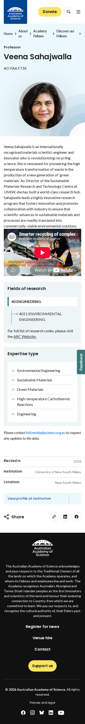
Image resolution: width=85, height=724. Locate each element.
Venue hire (42, 638)
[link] (54, 516)
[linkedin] (65, 516)
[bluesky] (41, 712)
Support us (42, 666)
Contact (42, 649)
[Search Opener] (68, 12)
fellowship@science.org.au (46, 432)
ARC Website (24, 336)
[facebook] (76, 516)
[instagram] (32, 712)
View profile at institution (29, 498)
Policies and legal (42, 703)
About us (22, 33)
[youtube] (61, 712)
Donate (50, 11)
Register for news (42, 626)
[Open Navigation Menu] (78, 12)
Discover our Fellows (65, 33)
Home (8, 34)
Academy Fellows (40, 33)
